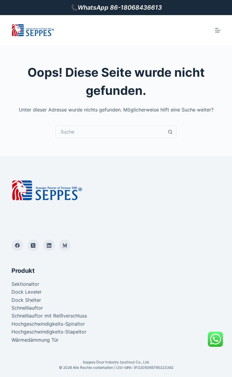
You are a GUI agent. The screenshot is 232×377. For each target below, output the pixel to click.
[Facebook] (17, 245)
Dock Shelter (26, 300)
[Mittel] (65, 245)
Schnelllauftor (27, 308)
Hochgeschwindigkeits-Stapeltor (48, 332)
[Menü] (218, 30)
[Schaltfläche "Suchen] (170, 132)
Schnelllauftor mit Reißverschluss (49, 316)
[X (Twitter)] (33, 245)
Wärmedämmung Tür (35, 340)
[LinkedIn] (49, 245)
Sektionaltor (25, 284)
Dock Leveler (26, 292)
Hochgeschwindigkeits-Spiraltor (48, 324)
